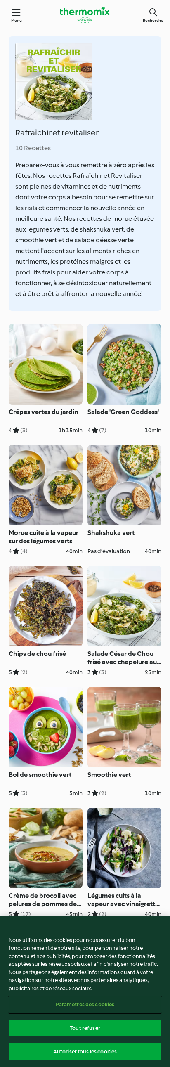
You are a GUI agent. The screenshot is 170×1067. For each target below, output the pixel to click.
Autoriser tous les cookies (85, 1051)
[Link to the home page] (85, 15)
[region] (85, 991)
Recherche (153, 20)
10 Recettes (33, 148)
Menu (16, 20)
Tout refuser (85, 1028)
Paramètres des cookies (85, 1004)
